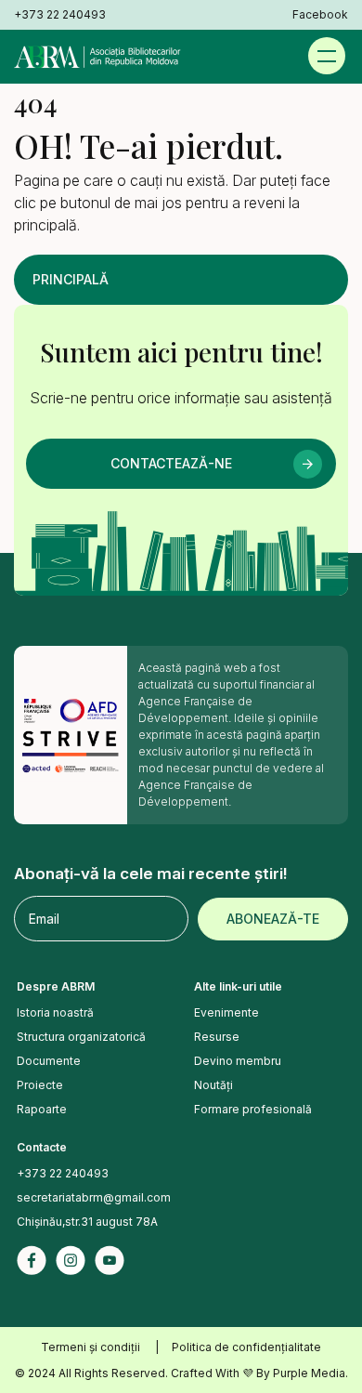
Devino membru (237, 1061)
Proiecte (40, 1085)
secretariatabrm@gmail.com (94, 1197)
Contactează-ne (171, 463)
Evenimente (226, 1012)
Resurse (216, 1037)
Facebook (320, 14)
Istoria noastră (55, 1012)
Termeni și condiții (90, 1347)
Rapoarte (42, 1109)
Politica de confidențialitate (246, 1347)
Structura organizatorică (81, 1037)
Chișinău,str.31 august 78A (87, 1222)
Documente (49, 1061)
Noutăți (213, 1085)
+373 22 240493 (60, 14)
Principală (70, 279)
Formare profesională (253, 1109)
